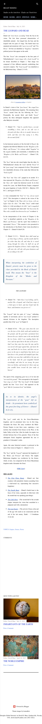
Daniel (12, 17)
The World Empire (13, 661)
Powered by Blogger (22, 706)
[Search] (37, 3)
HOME (5, 17)
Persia (22, 529)
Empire (12, 529)
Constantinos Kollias (20, 102)
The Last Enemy (13, 509)
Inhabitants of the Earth (18, 624)
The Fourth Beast (13, 490)
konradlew (26, 711)
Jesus (18, 17)
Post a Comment (8, 628)
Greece (17, 529)
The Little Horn (13, 500)
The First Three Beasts (16, 478)
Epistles (25, 17)
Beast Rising (10, 8)
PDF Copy (21, 468)
